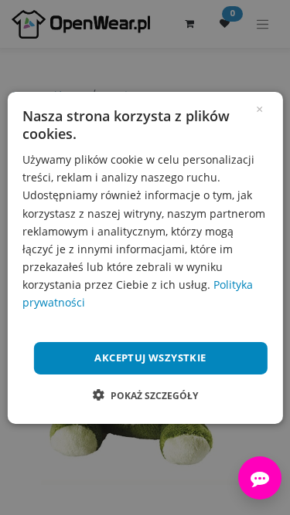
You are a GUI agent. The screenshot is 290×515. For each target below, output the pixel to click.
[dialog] (144, 257)
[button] (145, 395)
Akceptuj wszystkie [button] (150, 357)
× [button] (259, 107)
